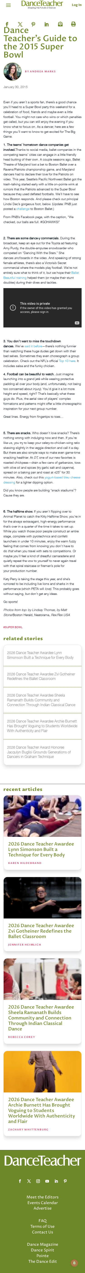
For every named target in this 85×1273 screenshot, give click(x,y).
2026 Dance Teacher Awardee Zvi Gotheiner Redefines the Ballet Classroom (41, 931)
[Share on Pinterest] (33, 23)
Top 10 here (67, 361)
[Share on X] (20, 23)
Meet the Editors (42, 1197)
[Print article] (72, 23)
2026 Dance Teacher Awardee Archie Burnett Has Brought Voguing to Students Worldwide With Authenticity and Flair (41, 1111)
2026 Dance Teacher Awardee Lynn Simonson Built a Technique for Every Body (41, 849)
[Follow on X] (29, 1181)
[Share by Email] (59, 23)
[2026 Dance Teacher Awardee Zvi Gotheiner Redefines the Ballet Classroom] (42, 897)
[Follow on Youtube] (47, 1181)
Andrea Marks (43, 71)
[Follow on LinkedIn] (56, 1181)
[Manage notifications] (74, 1263)
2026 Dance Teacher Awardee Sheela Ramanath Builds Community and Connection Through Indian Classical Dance (41, 1018)
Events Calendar (42, 1203)
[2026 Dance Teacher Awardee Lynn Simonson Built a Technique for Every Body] (42, 816)
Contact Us (42, 1232)
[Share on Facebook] (7, 23)
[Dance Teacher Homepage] (42, 4)
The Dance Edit (42, 1261)
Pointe (42, 1256)
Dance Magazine (42, 1244)
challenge (22, 209)
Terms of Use (42, 1226)
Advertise (43, 1208)
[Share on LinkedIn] (46, 23)
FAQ (43, 1221)
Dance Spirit (42, 1250)
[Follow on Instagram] (38, 1181)
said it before (33, 346)
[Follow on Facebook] (20, 1181)
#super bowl (13, 627)
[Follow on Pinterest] (65, 1181)
